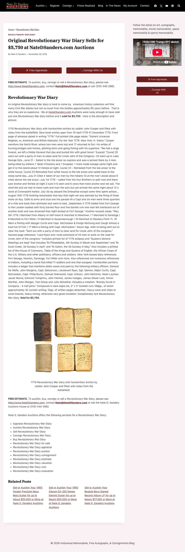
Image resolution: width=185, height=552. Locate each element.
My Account (130, 5)
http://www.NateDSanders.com (26, 86)
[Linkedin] (172, 5)
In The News (113, 5)
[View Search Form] (179, 5)
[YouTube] (166, 5)
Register (55, 5)
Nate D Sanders (18, 54)
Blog (100, 5)
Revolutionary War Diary (27, 29)
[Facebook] (155, 5)
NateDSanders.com (60, 112)
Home (11, 29)
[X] (161, 5)
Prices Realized (86, 5)
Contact (144, 5)
